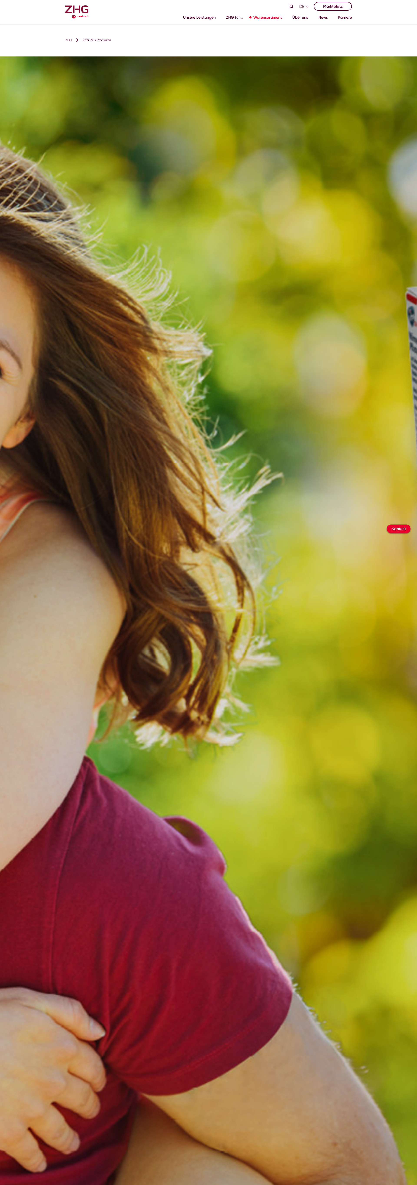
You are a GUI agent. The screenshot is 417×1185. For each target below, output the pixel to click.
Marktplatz (333, 6)
